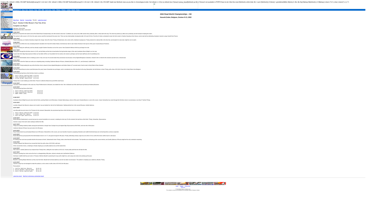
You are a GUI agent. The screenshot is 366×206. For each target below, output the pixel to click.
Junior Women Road (5, 27)
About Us (183, 187)
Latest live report (42, 20)
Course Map (28, 20)
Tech (26, 9)
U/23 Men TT (3, 20)
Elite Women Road (5, 24)
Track (53, 9)
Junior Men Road (4, 26)
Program (2, 13)
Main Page (16, 20)
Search (73, 9)
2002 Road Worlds (5, 11)
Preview (2, 12)
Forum (77, 9)
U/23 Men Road (4, 25)
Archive (181, 186)
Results (2, 17)
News (23, 9)
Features (31, 9)
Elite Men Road (4, 23)
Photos (58, 9)
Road (36, 9)
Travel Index (187, 186)
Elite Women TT (4, 19)
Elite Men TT (3, 18)
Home (177, 186)
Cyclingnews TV (17, 9)
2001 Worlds (4, 32)
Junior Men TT (4, 21)
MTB (39, 9)
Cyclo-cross (48, 9)
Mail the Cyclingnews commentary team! (33, 176)
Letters (68, 9)
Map (2, 14)
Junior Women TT (4, 22)
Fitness (63, 9)
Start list (22, 20)
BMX (43, 9)
